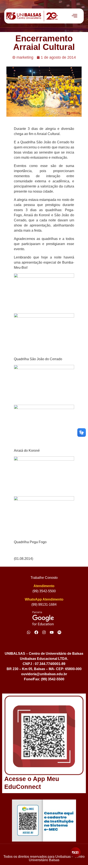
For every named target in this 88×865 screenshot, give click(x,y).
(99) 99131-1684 (44, 604)
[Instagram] (44, 632)
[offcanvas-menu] (74, 16)
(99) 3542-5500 (44, 591)
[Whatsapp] (28, 632)
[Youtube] (52, 632)
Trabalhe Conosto (44, 577)
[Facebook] (36, 632)
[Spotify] (59, 632)
